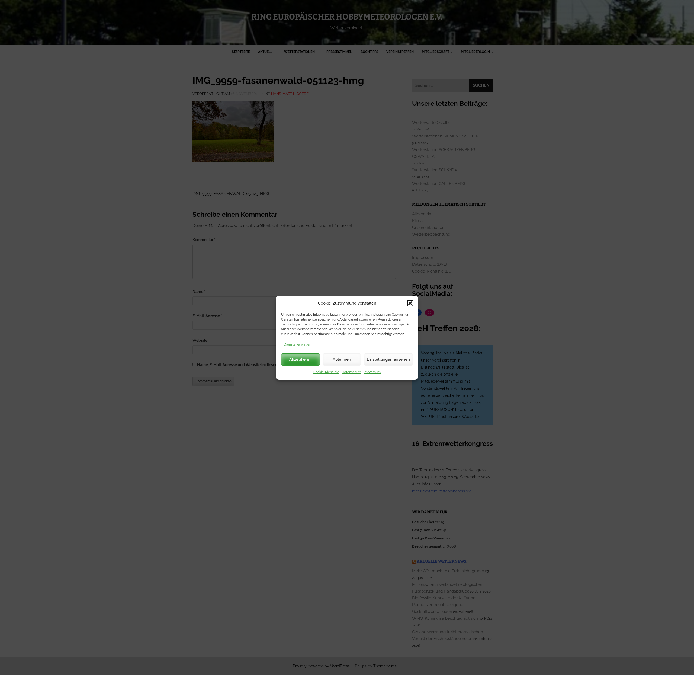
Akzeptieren (300, 359)
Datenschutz (351, 372)
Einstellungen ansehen (388, 359)
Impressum (372, 372)
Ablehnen (342, 359)
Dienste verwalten (297, 344)
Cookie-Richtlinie (326, 372)
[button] (410, 303)
